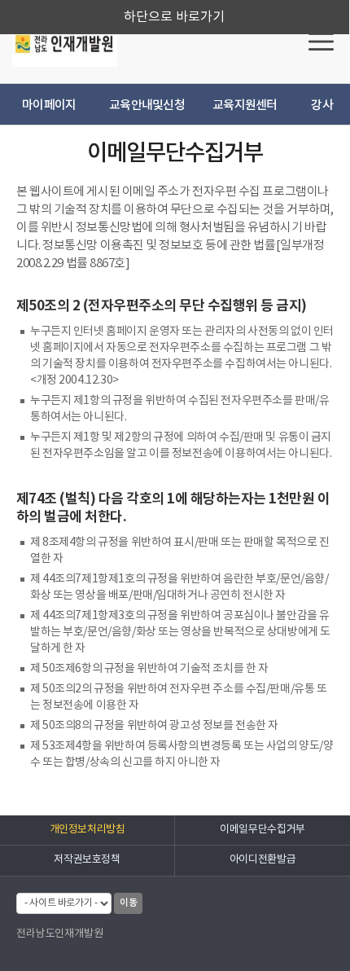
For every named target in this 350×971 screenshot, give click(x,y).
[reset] (321, 40)
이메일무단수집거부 (262, 830)
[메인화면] (64, 43)
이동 (128, 902)
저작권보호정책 (87, 860)
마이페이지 (49, 105)
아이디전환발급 (262, 860)
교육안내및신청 (147, 105)
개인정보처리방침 (87, 830)
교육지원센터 (245, 105)
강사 (322, 105)
